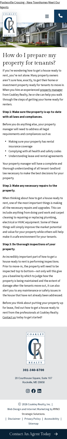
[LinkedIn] (39, 391)
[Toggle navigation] (47, 16)
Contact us (9, 317)
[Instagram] (28, 391)
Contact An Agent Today (31, 434)
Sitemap (33, 423)
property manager (51, 90)
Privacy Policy (32, 418)
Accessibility (51, 418)
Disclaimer (14, 418)
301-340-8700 (33, 370)
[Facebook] (33, 391)
